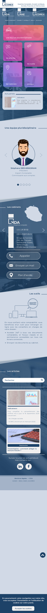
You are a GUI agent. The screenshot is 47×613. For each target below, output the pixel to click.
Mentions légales (20, 478)
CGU (31, 478)
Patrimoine (23, 445)
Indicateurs (20, 97)
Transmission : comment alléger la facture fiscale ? (22, 449)
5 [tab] (29, 185)
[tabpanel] (23, 158)
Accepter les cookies (23, 608)
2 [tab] (21, 185)
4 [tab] (26, 185)
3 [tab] (24, 185)
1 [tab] (18, 185)
